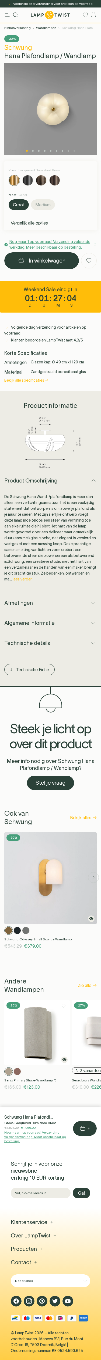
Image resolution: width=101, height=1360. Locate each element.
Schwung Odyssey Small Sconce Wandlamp (38, 939)
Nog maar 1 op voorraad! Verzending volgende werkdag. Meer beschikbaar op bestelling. (35, 1137)
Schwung (18, 47)
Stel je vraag (50, 783)
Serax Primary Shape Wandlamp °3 (30, 1080)
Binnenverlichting (17, 27)
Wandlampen (46, 27)
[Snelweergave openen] (91, 918)
